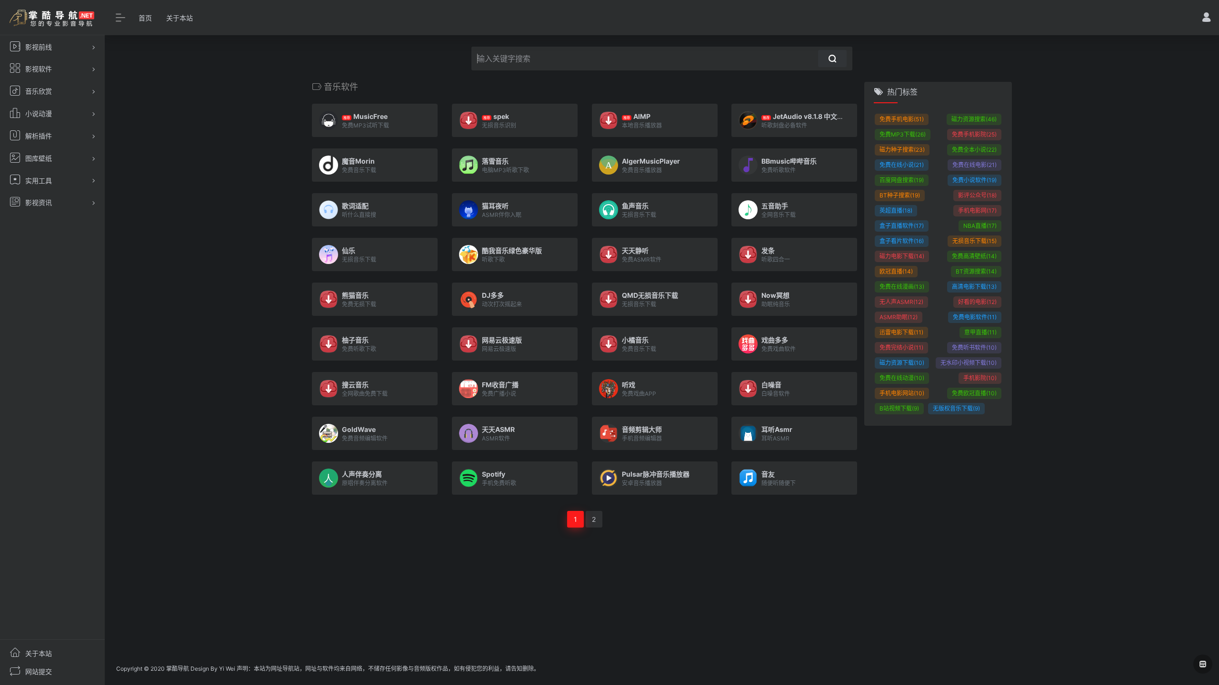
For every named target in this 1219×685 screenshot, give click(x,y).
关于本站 (179, 18)
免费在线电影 (974, 164)
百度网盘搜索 (901, 180)
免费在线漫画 (901, 286)
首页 (145, 18)
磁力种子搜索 (902, 149)
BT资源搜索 (976, 271)
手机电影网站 (901, 393)
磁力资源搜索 (974, 119)
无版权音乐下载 (956, 408)
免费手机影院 (974, 134)
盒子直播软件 (901, 225)
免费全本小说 (974, 149)
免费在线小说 (901, 164)
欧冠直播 (896, 271)
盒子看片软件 (901, 241)
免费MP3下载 (902, 134)
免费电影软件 (975, 317)
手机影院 (980, 378)
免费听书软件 (974, 347)
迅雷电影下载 (901, 332)
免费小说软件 (974, 180)
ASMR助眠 (898, 317)
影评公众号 (977, 195)
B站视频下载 (899, 408)
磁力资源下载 (901, 362)
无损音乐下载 (974, 241)
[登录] (1206, 18)
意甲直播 (980, 332)
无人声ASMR (901, 301)
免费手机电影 (901, 119)
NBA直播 (980, 225)
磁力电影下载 (901, 256)
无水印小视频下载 (968, 362)
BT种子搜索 (899, 195)
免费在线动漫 (901, 378)
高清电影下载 (974, 286)
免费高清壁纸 (974, 256)
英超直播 (895, 210)
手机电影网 (977, 210)
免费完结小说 (901, 347)
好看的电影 (977, 301)
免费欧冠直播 (974, 393)
